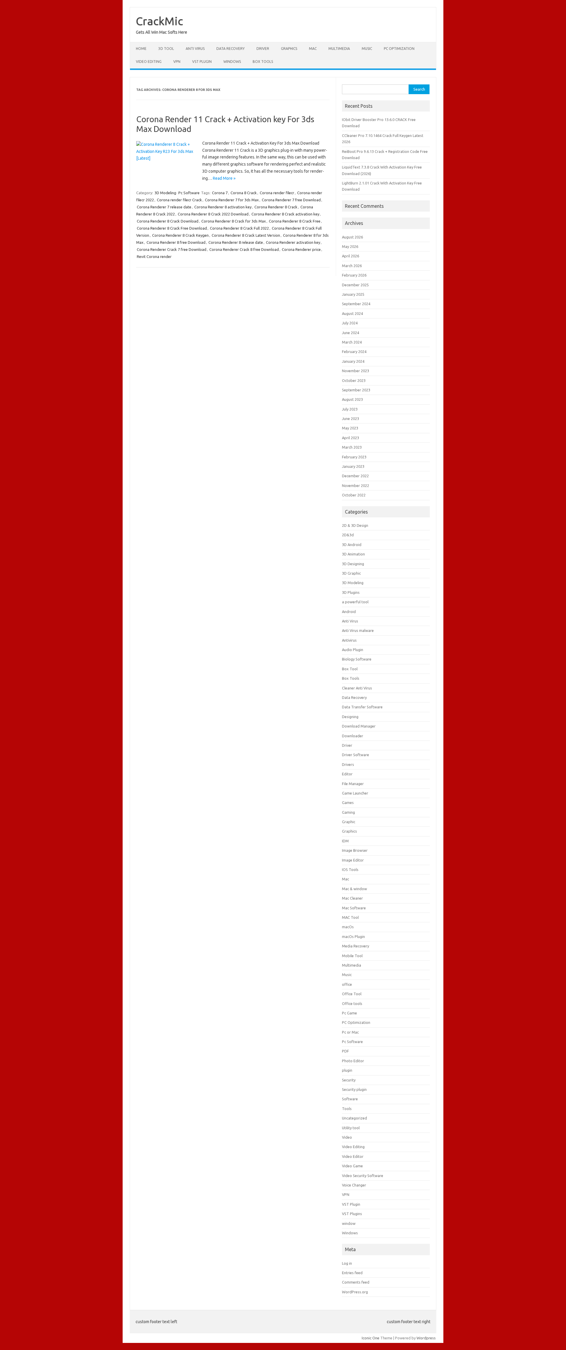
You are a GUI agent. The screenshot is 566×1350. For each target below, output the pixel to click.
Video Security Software (362, 1176)
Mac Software (354, 908)
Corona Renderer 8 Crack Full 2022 (239, 228)
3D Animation (353, 554)
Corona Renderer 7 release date (164, 207)
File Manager (353, 784)
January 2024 (353, 361)
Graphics (289, 48)
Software (350, 1099)
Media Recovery (355, 946)
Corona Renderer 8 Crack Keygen (180, 235)
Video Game (352, 1166)
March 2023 (352, 447)
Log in (347, 1263)
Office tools (352, 1003)
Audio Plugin (352, 650)
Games (348, 802)
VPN (176, 61)
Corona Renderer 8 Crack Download (167, 221)
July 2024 (350, 323)
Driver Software (355, 755)
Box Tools (263, 61)
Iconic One (370, 1338)
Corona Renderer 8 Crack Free (294, 221)
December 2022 (355, 476)
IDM (345, 841)
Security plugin (354, 1089)
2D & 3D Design (355, 525)
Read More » (224, 178)
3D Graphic (351, 573)
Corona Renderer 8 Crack (275, 207)
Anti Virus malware (358, 630)
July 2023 (350, 409)
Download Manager (359, 726)
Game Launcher (355, 793)
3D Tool (166, 48)
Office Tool (351, 994)
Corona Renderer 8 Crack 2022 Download (213, 214)
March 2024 (352, 342)
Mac (313, 48)
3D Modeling (165, 193)
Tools (347, 1109)
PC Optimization (399, 48)
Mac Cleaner (352, 898)
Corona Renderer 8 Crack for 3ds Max (233, 221)
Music (367, 48)
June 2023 (350, 418)
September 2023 (356, 390)
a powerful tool (355, 602)
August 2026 (352, 237)
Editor (347, 774)
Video (347, 1137)
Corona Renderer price (301, 249)
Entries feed (352, 1273)
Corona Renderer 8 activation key (222, 207)
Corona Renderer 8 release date (235, 242)
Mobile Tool (352, 956)
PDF (345, 1051)
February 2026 (354, 275)
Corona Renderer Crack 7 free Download (171, 249)
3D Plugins (351, 592)
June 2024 (350, 333)
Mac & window (354, 889)
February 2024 (354, 351)
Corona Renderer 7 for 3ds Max (232, 200)
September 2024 (356, 304)
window (349, 1223)
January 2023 (353, 466)
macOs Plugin (353, 936)
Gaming (348, 812)
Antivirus (349, 640)
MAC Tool (350, 917)
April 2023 (350, 438)
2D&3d (348, 535)
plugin (347, 1070)
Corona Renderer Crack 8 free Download (244, 249)
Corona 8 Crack (244, 193)
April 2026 (350, 256)
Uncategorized (354, 1118)
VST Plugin (202, 61)
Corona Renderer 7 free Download (291, 200)
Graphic (348, 822)
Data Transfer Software (362, 707)
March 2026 (352, 266)
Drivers (348, 764)
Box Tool (350, 669)
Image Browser (355, 850)
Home (141, 48)
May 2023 (350, 428)
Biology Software (356, 659)
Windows (232, 61)
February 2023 (354, 457)
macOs (348, 927)
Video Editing (149, 61)
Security (349, 1080)
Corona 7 (220, 193)
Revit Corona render (154, 256)
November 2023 (355, 371)
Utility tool (351, 1128)
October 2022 (354, 495)
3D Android (351, 544)
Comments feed (355, 1282)
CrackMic (159, 21)
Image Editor (353, 860)
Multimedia (339, 48)
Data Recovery (230, 48)
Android (349, 611)
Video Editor (352, 1156)
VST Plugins (352, 1214)
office (347, 984)
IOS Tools (350, 869)
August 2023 (352, 399)
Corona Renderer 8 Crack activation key (285, 214)
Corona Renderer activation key (293, 242)
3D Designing (353, 564)
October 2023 (354, 380)
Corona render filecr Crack (179, 200)
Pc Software (189, 193)
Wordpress (426, 1338)
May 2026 (350, 246)
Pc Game (349, 1013)
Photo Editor (353, 1061)
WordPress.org (355, 1292)
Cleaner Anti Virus (357, 688)
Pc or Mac (350, 1032)
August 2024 (352, 313)
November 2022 (355, 485)
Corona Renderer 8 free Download (176, 242)
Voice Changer (354, 1185)
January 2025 (353, 294)
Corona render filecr (277, 193)
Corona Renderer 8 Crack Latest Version (246, 235)
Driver (262, 48)
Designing (350, 717)
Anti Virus (195, 48)
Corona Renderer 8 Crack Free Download (172, 228)
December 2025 (355, 285)
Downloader (352, 736)
